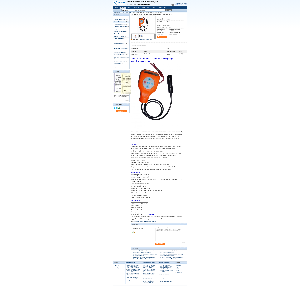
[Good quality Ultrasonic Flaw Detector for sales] (120, 92)
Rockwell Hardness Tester (120, 54)
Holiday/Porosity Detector (120, 41)
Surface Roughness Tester (120, 31)
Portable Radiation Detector (120, 33)
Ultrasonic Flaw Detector (119, 16)
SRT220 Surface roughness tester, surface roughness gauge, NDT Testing (149, 266)
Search (169, 10)
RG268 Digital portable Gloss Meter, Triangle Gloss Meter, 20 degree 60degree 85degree (133, 274)
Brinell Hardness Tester (119, 52)
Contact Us (154, 7)
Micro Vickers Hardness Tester (121, 48)
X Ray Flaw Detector (118, 29)
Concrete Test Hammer (119, 36)
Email (185, 3)
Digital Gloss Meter (118, 38)
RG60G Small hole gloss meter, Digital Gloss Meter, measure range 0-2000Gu (133, 270)
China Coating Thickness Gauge (128, 285)
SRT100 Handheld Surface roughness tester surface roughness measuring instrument (149, 275)
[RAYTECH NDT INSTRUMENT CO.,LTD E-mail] (135, 232)
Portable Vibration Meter (119, 45)
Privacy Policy (118, 285)
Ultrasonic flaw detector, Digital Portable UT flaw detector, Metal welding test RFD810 (166, 272)
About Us (129, 7)
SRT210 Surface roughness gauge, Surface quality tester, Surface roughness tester (149, 270)
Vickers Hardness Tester (119, 61)
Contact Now (163, 36)
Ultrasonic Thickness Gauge (120, 26)
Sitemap (177, 270)
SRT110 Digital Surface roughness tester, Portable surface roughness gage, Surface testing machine (148, 280)
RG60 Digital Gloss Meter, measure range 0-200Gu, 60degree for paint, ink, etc (132, 279)
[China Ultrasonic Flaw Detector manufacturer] (120, 3)
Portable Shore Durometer (120, 24)
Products (123, 7)
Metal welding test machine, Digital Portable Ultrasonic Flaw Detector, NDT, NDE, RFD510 (166, 280)
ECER (184, 285)
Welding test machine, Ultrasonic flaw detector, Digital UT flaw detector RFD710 (166, 276)
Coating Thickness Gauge (126, 12)
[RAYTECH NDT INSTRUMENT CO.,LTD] (186, 5)
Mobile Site (179, 272)
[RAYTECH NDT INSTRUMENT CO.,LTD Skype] (133, 232)
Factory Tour (136, 7)
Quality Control (145, 7)
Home (116, 7)
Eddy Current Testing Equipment (121, 57)
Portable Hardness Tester (120, 19)
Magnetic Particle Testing (119, 43)
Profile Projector (117, 63)
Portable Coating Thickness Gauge (145, 221)
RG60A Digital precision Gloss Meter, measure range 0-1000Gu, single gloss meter (133, 266)
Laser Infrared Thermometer (120, 66)
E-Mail (177, 268)
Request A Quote (179, 3)
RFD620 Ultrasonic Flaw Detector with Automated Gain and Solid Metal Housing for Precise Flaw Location (166, 267)
